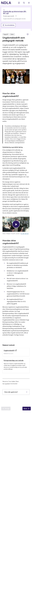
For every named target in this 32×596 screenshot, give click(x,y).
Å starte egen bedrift (8, 16)
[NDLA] (6, 3)
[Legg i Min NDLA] (28, 34)
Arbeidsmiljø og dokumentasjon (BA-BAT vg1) (14, 12)
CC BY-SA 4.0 (25, 233)
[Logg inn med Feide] (19, 3)
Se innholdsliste (9, 25)
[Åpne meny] (29, 3)
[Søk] (24, 3)
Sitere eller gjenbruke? (11, 392)
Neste (25, 408)
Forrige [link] (7, 408)
